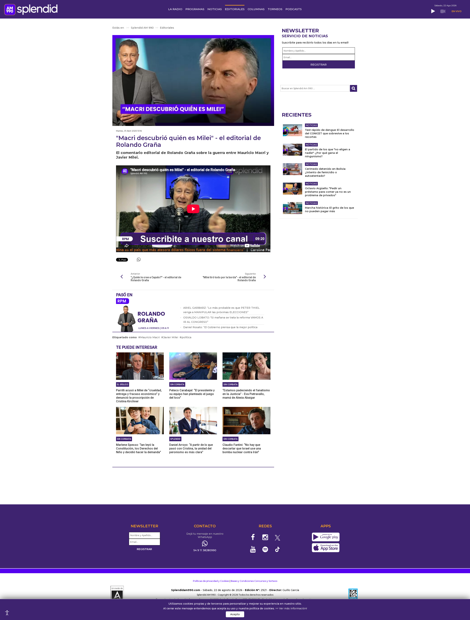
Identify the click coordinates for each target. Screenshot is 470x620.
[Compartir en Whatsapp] (139, 259)
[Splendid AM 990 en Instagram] (265, 537)
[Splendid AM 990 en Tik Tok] (277, 549)
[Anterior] (121, 276)
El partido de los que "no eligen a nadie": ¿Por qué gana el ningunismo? (327, 153)
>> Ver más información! (291, 608)
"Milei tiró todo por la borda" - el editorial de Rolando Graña (229, 279)
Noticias (311, 125)
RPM (121, 301)
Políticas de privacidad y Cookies (211, 581)
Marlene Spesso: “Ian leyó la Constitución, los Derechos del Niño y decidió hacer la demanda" (138, 448)
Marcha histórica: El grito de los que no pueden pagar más (329, 209)
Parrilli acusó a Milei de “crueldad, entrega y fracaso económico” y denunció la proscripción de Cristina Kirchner (139, 396)
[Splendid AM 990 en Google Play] (326, 537)
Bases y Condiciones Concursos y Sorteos (254, 581)
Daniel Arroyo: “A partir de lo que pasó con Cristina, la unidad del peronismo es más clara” (191, 448)
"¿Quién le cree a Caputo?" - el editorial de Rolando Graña (156, 279)
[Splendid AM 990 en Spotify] (265, 549)
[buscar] (353, 88)
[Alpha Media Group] (117, 595)
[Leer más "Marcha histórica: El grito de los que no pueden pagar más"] (292, 208)
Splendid (175, 439)
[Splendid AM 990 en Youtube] (253, 549)
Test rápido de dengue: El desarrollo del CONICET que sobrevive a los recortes (329, 133)
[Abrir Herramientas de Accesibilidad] (7, 612)
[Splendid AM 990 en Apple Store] (326, 547)
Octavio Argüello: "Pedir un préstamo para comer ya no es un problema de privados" (328, 192)
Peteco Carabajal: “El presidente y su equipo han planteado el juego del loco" (192, 394)
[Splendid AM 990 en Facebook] (253, 537)
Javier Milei (170, 337)
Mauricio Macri (150, 337)
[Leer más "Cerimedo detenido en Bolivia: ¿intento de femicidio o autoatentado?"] (292, 169)
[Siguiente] (264, 276)
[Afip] (353, 595)
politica (186, 337)
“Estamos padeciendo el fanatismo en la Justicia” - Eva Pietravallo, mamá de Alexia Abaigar (246, 394)
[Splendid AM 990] (32, 9)
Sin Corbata (177, 384)
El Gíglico (122, 384)
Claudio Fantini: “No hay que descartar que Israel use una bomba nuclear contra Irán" (242, 448)
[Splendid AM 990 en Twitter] (277, 537)
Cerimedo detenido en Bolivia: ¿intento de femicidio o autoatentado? (325, 172)
